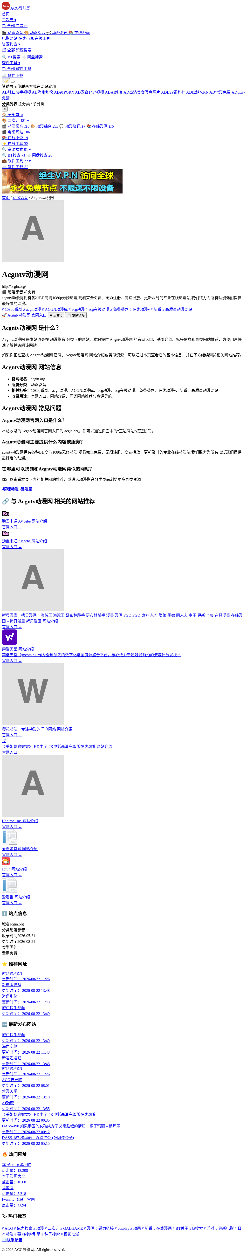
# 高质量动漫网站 (177, 309)
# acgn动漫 (32, 309)
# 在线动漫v (140, 309)
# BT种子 (181, 1228)
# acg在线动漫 (97, 309)
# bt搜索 (196, 1228)
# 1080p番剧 (12, 309)
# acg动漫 (77, 309)
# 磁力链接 (105, 1228)
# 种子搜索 (51, 1234)
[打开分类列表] (13, 82)
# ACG (8, 1228)
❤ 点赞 (56, 315)
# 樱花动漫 (70, 1234)
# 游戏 (209, 1228)
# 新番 (156, 309)
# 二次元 (52, 1228)
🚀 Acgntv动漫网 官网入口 (25, 315)
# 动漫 (39, 1228)
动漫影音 (20, 198)
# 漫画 (90, 1228)
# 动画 (136, 1228)
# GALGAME (72, 1228)
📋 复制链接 (76, 315)
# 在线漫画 (163, 1228)
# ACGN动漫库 (55, 309)
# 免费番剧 (119, 309)
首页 (6, 198)
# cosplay (122, 1228)
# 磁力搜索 (23, 1228)
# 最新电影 (225, 1228)
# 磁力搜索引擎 (27, 1234)
